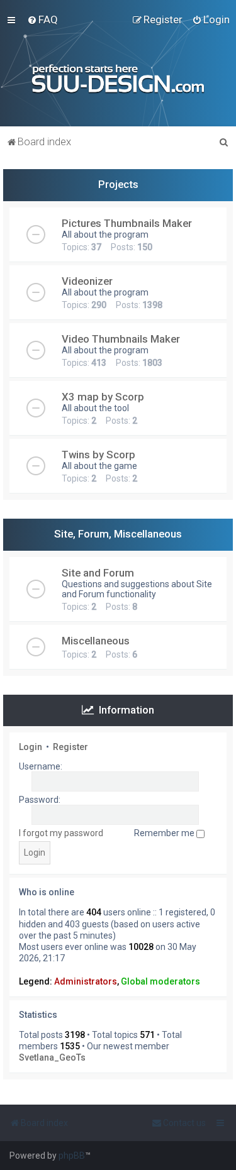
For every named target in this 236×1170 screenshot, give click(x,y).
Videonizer (87, 281)
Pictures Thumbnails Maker (127, 223)
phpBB (72, 1156)
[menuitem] (42, 19)
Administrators (85, 981)
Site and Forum (98, 572)
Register (70, 747)
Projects (118, 184)
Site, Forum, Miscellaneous (118, 533)
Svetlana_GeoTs (52, 1057)
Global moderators (160, 981)
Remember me (165, 833)
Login (30, 747)
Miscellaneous (96, 640)
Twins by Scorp (98, 454)
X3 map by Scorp (103, 396)
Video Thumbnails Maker (121, 339)
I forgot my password (61, 833)
